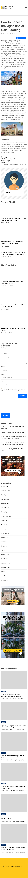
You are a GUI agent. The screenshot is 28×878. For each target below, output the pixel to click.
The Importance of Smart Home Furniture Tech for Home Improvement (12, 244)
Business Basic (5, 490)
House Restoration (6, 516)
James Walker (21, 699)
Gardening (4, 512)
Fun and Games (5, 507)
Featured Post (5, 503)
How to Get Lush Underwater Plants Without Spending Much (13, 726)
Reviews (3, 542)
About (7, 866)
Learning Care (5, 529)
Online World (5, 533)
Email (2, 374)
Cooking (3, 495)
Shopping (4, 546)
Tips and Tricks (5, 563)
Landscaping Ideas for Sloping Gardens (12, 432)
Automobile (4, 486)
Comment (4, 353)
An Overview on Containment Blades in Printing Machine (14, 306)
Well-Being (4, 580)
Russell (17, 34)
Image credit (5, 88)
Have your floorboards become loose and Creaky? (12, 282)
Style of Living (5, 554)
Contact (12, 866)
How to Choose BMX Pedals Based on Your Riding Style (13, 848)
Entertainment (5, 499)
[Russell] (14, 180)
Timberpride (8, 93)
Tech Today (4, 559)
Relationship (4, 537)
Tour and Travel (5, 567)
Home (3, 866)
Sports (3, 550)
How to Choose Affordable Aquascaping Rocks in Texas (11, 695)
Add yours (4, 348)
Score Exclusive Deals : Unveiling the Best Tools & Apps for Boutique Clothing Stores (13, 254)
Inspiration (4, 520)
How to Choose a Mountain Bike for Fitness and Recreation (13, 219)
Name (3, 367)
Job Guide (4, 525)
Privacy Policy (19, 866)
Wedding (3, 576)
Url (2, 381)
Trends (3, 571)
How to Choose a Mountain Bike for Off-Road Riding (13, 818)
